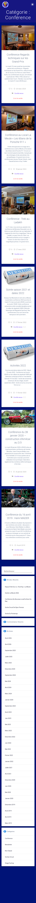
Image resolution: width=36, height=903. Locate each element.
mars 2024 (8, 693)
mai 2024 (8, 681)
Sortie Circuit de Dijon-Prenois (14, 607)
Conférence (19, 93)
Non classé (8, 851)
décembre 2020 (10, 780)
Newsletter (8, 844)
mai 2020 (8, 792)
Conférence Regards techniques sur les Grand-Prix (18, 58)
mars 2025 (8, 663)
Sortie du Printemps (11, 613)
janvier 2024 (9, 700)
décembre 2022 (10, 737)
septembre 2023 (10, 706)
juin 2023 (8, 718)
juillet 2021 (8, 767)
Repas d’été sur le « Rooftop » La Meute (18, 587)
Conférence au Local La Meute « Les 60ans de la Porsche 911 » (18, 138)
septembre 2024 (10, 675)
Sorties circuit (9, 857)
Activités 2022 (18, 365)
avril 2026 (8, 644)
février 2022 (9, 755)
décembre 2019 (10, 804)
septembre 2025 (10, 650)
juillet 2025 (8, 656)
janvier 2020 (9, 798)
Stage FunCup (9, 863)
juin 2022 (8, 743)
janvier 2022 (9, 761)
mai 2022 (8, 749)
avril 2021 (8, 774)
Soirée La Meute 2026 (12, 593)
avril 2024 (8, 687)
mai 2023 (8, 724)
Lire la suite (17, 98)
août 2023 (8, 712)
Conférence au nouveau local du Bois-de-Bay (18, 600)
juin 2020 (8, 786)
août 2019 (8, 811)
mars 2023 (8, 730)
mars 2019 (8, 823)
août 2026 (8, 638)
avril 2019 (8, 817)
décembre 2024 (10, 669)
